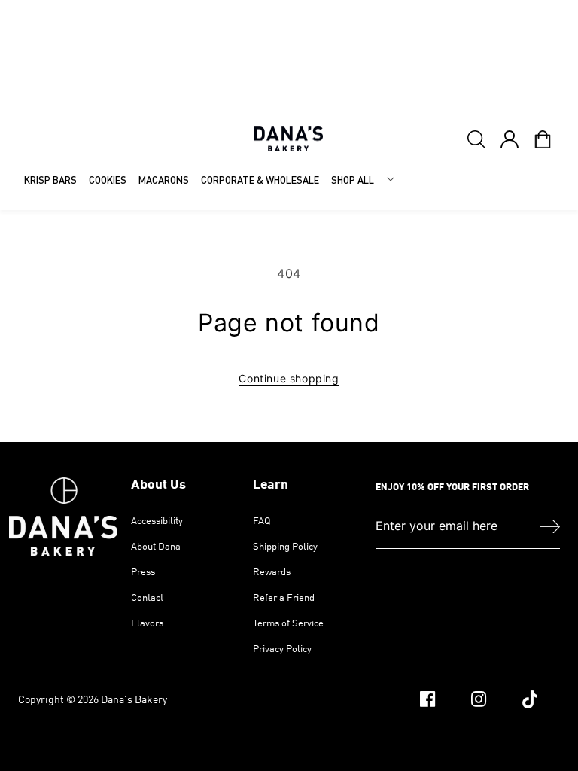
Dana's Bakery (134, 699)
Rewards (272, 571)
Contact (147, 597)
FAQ (261, 521)
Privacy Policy (282, 648)
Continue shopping (289, 378)
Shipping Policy (285, 546)
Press (143, 571)
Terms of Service (288, 623)
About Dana (156, 546)
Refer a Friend (284, 597)
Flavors (147, 623)
